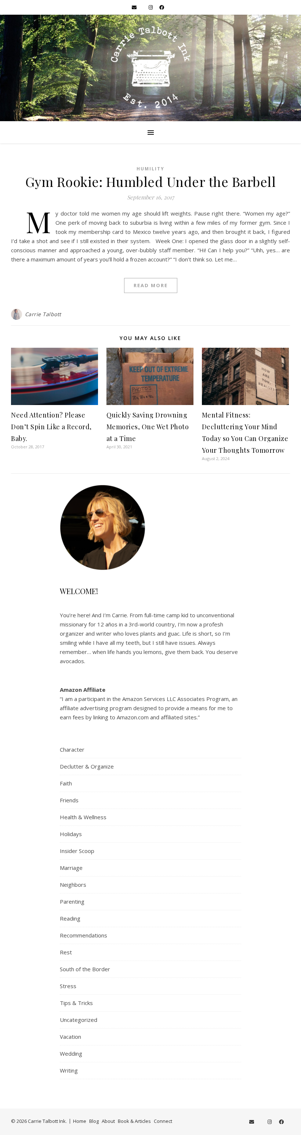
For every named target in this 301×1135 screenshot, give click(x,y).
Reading (70, 918)
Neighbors (73, 884)
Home (79, 1121)
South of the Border (85, 969)
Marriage (71, 867)
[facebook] (161, 7)
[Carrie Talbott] (150, 68)
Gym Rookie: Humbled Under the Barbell (150, 181)
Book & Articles (134, 1121)
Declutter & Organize (87, 766)
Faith (66, 783)
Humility (150, 169)
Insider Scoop (77, 850)
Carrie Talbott (43, 314)
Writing (69, 1070)
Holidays (71, 834)
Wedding (71, 1053)
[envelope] (135, 7)
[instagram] (151, 7)
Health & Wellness (83, 817)
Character (72, 749)
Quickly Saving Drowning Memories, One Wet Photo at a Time (147, 427)
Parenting (72, 901)
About (108, 1121)
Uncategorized (78, 1019)
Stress (68, 986)
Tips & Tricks (76, 1002)
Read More (151, 285)
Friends (69, 800)
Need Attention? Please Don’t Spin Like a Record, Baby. (51, 427)
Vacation (70, 1036)
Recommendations (83, 935)
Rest (66, 952)
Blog (94, 1121)
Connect (163, 1121)
